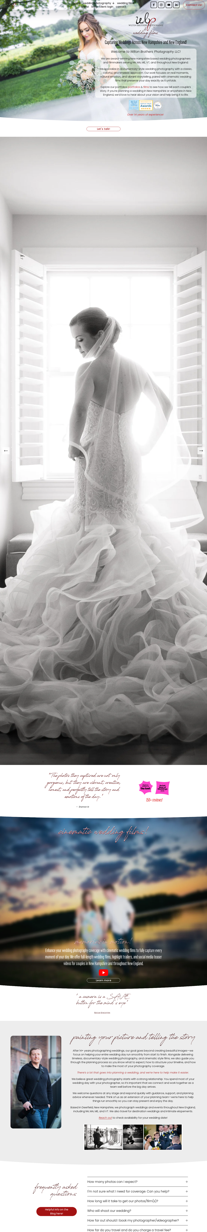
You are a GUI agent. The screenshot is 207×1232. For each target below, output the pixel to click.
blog (94, 6)
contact (121, 6)
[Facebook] (154, 5)
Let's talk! (103, 129)
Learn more (103, 980)
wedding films (125, 3)
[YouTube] (169, 5)
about (85, 6)
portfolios (134, 87)
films (146, 87)
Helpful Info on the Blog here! (56, 1211)
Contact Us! (194, 5)
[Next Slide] (201, 450)
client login (106, 6)
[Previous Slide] (6, 450)
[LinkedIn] (176, 5)
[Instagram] (161, 5)
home (76, 3)
